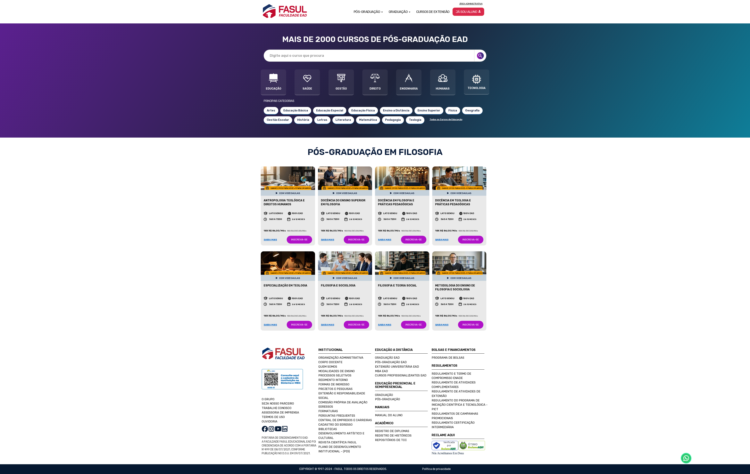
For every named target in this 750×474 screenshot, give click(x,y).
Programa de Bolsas (448, 357)
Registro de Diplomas (392, 431)
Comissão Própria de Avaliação (342, 402)
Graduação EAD (387, 357)
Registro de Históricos (393, 435)
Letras (322, 120)
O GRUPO (268, 399)
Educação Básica (295, 110)
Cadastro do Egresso (335, 424)
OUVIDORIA (269, 421)
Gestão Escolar (278, 120)
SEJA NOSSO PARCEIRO (278, 403)
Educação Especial (329, 110)
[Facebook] (265, 428)
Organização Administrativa (340, 357)
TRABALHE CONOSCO (276, 408)
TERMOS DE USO (273, 417)
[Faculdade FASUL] (283, 356)
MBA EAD (381, 371)
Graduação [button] (398, 12)
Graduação (384, 395)
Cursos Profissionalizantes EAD (400, 375)
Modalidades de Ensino (336, 371)
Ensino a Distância (396, 110)
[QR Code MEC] (282, 382)
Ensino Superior (429, 110)
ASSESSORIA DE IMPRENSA (280, 412)
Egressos (325, 406)
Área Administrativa (471, 3)
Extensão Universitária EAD (397, 366)
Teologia (415, 120)
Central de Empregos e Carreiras (345, 420)
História (303, 120)
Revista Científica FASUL (337, 442)
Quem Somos (327, 366)
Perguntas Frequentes (336, 415)
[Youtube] (278, 428)
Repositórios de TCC (391, 440)
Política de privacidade (436, 469)
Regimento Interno (333, 380)
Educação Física (363, 110)
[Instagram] (271, 428)
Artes (271, 110)
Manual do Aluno (389, 415)
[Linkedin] (285, 428)
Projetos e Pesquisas (335, 389)
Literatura (343, 120)
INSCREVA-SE (299, 239)
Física (452, 110)
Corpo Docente (330, 362)
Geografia (472, 110)
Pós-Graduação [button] (367, 12)
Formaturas (328, 411)
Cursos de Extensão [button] (433, 12)
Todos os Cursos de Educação (445, 119)
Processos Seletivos (334, 375)
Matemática (368, 120)
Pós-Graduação (387, 399)
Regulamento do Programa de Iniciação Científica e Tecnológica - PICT (460, 405)
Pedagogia (393, 120)
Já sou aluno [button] (467, 12)
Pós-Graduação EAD (391, 362)
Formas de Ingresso (333, 384)
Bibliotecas (327, 429)
